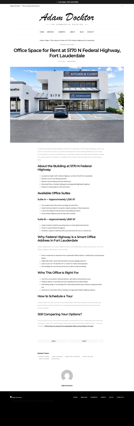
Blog (82, 32)
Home (42, 32)
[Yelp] (117, 6)
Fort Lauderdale (58, 356)
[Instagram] (115, 6)
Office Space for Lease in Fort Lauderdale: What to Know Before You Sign (68, 326)
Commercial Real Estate (67, 44)
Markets (62, 32)
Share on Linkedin (50, 333)
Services (50, 32)
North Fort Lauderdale (73, 356)
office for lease (88, 356)
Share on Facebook (40, 333)
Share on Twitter (45, 333)
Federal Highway (44, 356)
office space (56, 358)
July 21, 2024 (61, 61)
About (72, 32)
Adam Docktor (71, 61)
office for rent (44, 358)
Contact (90, 32)
